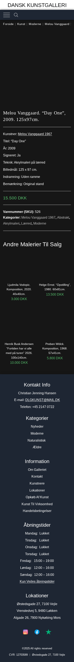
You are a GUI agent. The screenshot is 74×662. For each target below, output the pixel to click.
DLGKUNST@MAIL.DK (42, 400)
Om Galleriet (37, 469)
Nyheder (37, 426)
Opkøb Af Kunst (37, 497)
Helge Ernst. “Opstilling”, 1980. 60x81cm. (55, 287)
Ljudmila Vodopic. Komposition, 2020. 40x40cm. (19, 289)
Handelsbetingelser (37, 511)
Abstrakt (63, 217)
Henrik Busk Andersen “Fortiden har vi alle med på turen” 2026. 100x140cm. (19, 350)
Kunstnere (37, 483)
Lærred (26, 223)
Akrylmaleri (11, 223)
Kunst (21, 24)
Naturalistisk (37, 440)
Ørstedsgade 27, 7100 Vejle (37, 604)
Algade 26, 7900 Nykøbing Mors (37, 617)
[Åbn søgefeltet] (16, 15)
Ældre (37, 447)
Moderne (35, 24)
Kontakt (37, 476)
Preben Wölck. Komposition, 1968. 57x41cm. (54, 348)
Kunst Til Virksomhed (37, 504)
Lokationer (37, 490)
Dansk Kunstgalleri (37, 5)
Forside (8, 24)
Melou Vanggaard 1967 (35, 134)
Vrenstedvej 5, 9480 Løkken (37, 610)
